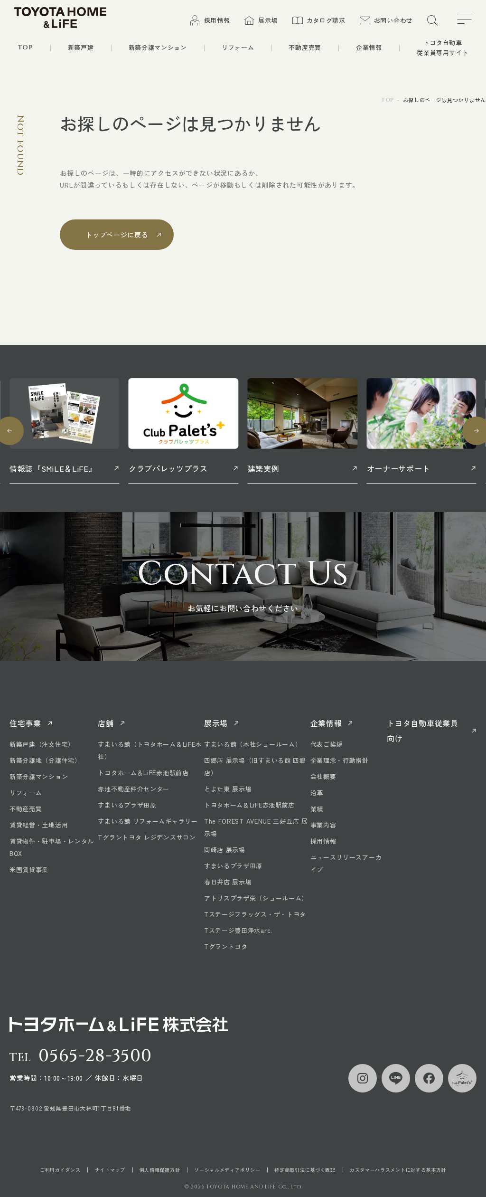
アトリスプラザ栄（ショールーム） (256, 897)
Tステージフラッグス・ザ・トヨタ (255, 914)
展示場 (216, 723)
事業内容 (323, 824)
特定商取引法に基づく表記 (304, 1170)
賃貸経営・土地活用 (38, 824)
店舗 (105, 723)
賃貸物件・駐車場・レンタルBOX (51, 847)
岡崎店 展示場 (224, 849)
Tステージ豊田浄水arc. (238, 930)
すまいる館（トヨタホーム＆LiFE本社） (150, 750)
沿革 (316, 792)
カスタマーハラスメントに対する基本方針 (398, 1170)
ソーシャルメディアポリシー (227, 1170)
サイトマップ (109, 1170)
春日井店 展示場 (228, 881)
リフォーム (25, 792)
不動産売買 (25, 808)
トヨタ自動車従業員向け (422, 730)
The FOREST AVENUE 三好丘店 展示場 (256, 827)
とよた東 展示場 (228, 788)
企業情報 (326, 723)
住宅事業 (25, 723)
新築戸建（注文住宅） (42, 744)
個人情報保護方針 (160, 1170)
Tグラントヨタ (226, 946)
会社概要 (323, 776)
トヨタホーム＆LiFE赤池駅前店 (143, 772)
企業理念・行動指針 (339, 760)
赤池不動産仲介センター (133, 788)
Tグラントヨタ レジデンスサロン (147, 837)
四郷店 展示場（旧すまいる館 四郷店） (255, 766)
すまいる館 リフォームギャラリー (147, 821)
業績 (316, 808)
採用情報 (323, 841)
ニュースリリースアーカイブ (346, 863)
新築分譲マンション (38, 776)
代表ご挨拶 (326, 744)
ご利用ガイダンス (60, 1170)
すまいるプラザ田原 (127, 804)
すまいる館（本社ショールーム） (253, 744)
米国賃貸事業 (28, 869)
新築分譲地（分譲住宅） (45, 760)
